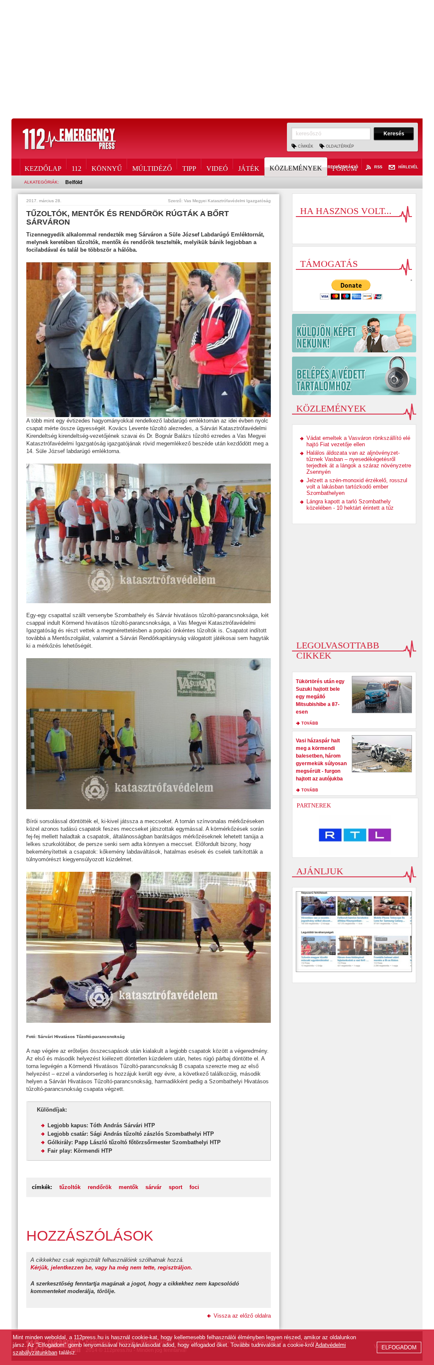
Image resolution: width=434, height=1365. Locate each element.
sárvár (153, 1187)
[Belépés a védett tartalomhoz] (354, 376)
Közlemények (296, 168)
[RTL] (355, 835)
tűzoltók (70, 1187)
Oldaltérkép (340, 146)
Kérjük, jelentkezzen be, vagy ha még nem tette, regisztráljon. (111, 1267)
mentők (128, 1187)
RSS (378, 167)
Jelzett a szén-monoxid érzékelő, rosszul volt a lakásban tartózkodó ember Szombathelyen (356, 486)
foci (194, 1187)
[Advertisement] (217, 59)
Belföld (73, 182)
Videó (217, 167)
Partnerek (314, 805)
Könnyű (107, 167)
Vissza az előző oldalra (242, 1316)
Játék (248, 167)
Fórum (344, 167)
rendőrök (99, 1187)
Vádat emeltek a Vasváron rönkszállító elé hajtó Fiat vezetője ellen (358, 441)
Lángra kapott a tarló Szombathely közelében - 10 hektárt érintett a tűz (350, 504)
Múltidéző (152, 167)
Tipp (189, 167)
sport (175, 1187)
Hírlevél (408, 167)
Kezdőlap (43, 167)
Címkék (305, 146)
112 (76, 167)
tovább (309, 723)
